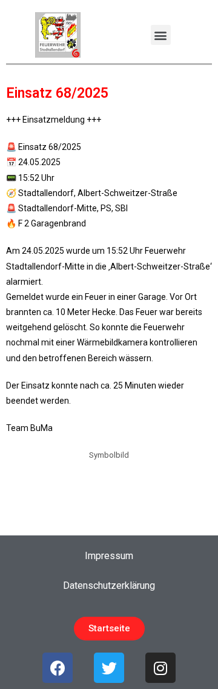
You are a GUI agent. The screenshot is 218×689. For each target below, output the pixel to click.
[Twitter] (109, 668)
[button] (161, 35)
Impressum (109, 556)
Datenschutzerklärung (109, 585)
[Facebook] (57, 668)
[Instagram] (160, 668)
